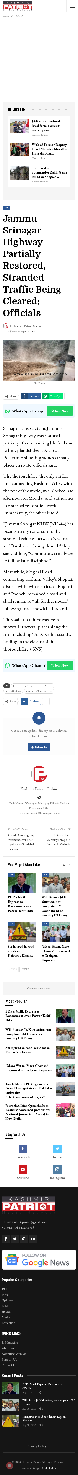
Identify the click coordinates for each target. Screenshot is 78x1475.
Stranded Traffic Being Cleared (39, 691)
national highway (13, 691)
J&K (6, 207)
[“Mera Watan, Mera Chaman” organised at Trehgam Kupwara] (56, 932)
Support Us (9, 1359)
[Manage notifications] (9, 1465)
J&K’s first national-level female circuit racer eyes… (46, 125)
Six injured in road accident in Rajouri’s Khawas (44, 1418)
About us (8, 1348)
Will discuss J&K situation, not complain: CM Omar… (48, 1402)
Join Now (61, 411)
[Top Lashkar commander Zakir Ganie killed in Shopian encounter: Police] (19, 173)
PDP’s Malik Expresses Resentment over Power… (45, 1386)
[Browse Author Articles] (39, 774)
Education (8, 1323)
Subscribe (41, 747)
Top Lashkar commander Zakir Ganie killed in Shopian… (49, 172)
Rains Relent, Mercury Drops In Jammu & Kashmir (58, 839)
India (5, 1294)
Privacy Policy (36, 1446)
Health (6, 1311)
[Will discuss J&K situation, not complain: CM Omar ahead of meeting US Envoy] (56, 883)
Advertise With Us (14, 1354)
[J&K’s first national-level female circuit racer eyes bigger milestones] (19, 126)
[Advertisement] (39, 61)
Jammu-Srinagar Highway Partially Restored (32, 685)
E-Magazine (10, 1342)
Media (6, 1317)
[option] (39, 151)
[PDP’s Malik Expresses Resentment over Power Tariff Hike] (22, 883)
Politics (6, 1306)
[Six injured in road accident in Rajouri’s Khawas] (22, 932)
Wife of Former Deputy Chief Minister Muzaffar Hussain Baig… (49, 149)
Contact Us (9, 1365)
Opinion (7, 1300)
